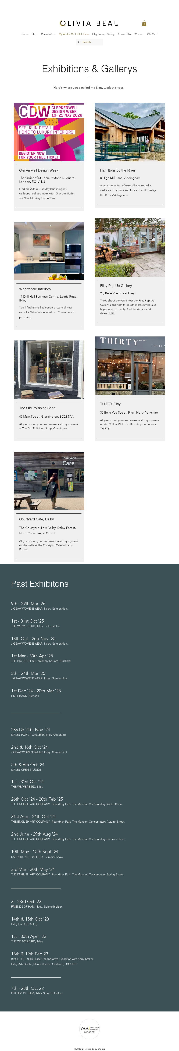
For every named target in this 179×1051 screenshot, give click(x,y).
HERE (111, 313)
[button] (144, 23)
